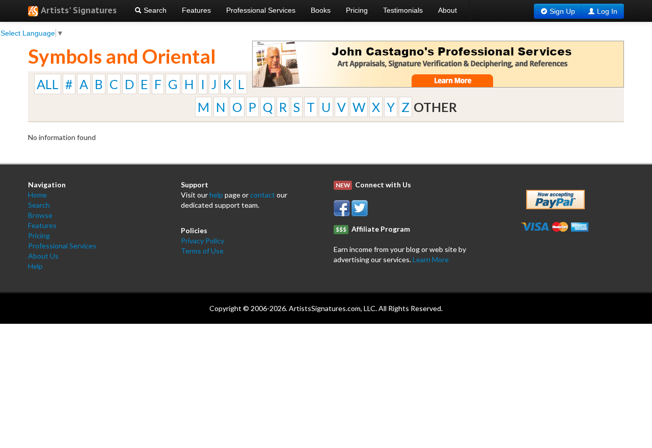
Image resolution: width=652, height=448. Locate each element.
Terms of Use (202, 250)
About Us (43, 255)
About (447, 10)
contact (262, 194)
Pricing (357, 10)
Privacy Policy (202, 240)
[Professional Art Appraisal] (438, 63)
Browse (40, 215)
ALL (48, 84)
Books (321, 10)
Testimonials (403, 10)
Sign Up (562, 11)
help (216, 194)
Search (154, 10)
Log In (607, 11)
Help (35, 266)
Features (196, 10)
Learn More (431, 259)
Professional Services (260, 10)
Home (37, 194)
